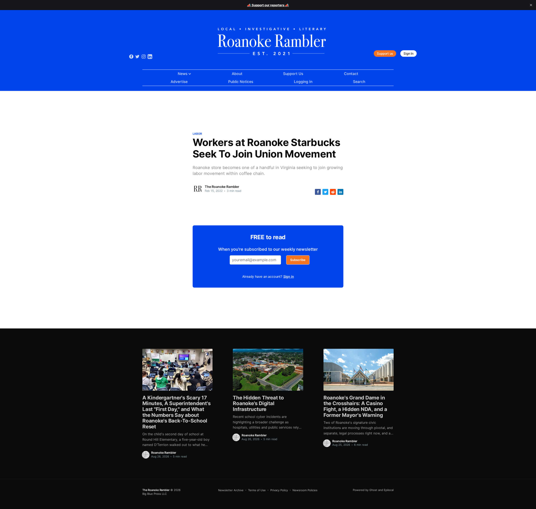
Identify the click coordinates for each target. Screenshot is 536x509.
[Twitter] (137, 56)
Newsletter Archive (231, 490)
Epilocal (389, 490)
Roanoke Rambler (163, 452)
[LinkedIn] (150, 56)
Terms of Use (257, 490)
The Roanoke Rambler (222, 187)
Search (359, 81)
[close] (531, 5)
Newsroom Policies (304, 490)
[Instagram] (143, 56)
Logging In (303, 81)
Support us (385, 54)
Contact (351, 73)
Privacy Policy (279, 490)
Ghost (373, 490)
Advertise (179, 81)
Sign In (408, 54)
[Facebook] (131, 56)
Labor (197, 133)
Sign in (288, 276)
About (237, 73)
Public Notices (240, 81)
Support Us (293, 73)
